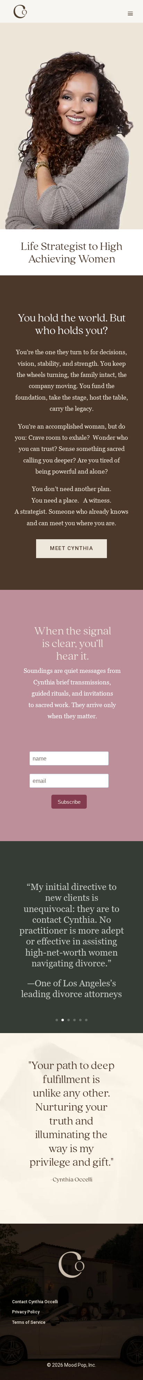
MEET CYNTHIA (71, 548)
